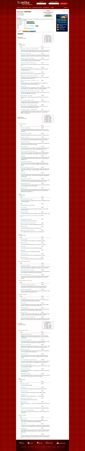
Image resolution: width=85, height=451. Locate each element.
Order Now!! (32, 31)
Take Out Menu (43, 446)
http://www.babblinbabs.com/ (29, 28)
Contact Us (59, 446)
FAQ (30, 7)
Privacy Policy (30, 446)
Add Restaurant (46, 7)
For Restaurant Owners (37, 7)
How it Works (25, 7)
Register (52, 7)
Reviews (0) (26, 31)
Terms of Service (24, 446)
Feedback (49, 446)
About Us (53, 446)
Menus (19, 31)
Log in (67, 7)
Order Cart (19, 7)
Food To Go (37, 446)
